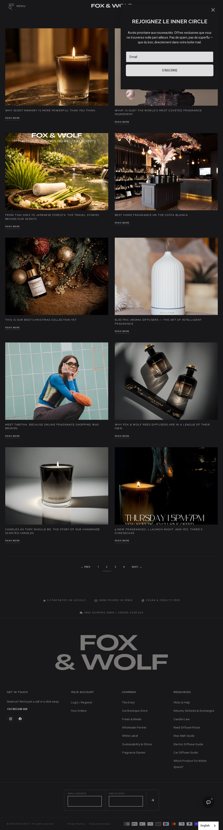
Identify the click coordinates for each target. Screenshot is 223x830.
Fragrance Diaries (133, 752)
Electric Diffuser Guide (188, 744)
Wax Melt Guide (184, 735)
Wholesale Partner (134, 727)
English (205, 825)
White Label (130, 735)
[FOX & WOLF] (111, 6)
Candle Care (182, 719)
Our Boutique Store (134, 710)
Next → (137, 567)
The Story (128, 702)
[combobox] (208, 826)
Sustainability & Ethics (137, 744)
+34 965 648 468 (17, 709)
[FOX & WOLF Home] (111, 654)
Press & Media (131, 719)
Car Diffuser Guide (186, 752)
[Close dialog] (213, 10)
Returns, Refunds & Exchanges (194, 710)
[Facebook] (20, 718)
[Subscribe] (152, 800)
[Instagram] (10, 718)
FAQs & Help (182, 702)
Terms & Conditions (99, 824)
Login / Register (81, 702)
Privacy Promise (76, 824)
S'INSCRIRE (169, 70)
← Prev (86, 567)
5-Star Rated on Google (66, 600)
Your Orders (78, 710)
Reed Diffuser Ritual (187, 727)
